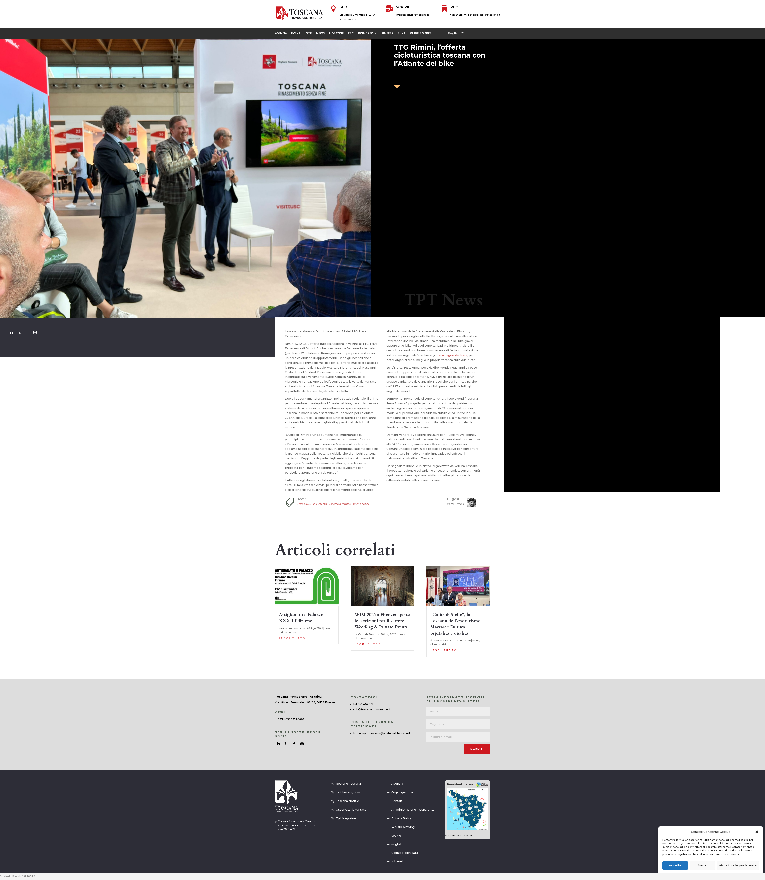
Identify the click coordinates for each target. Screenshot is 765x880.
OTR (309, 33)
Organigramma (402, 792)
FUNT (402, 33)
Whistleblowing (403, 827)
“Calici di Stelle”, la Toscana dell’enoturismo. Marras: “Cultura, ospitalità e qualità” (455, 624)
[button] (757, 832)
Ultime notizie (361, 503)
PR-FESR (387, 33)
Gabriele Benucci (368, 634)
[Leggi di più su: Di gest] (470, 502)
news (328, 628)
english (396, 844)
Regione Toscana (348, 783)
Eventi (296, 33)
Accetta (675, 865)
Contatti (397, 801)
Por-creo (365, 33)
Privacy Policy (401, 818)
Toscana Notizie (443, 640)
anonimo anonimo (293, 628)
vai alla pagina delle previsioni (459, 835)
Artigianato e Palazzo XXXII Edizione (301, 618)
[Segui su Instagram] (35, 332)
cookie (396, 835)
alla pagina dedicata (453, 355)
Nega (702, 865)
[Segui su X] (19, 332)
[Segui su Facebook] (27, 332)
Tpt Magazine (346, 818)
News (320, 33)
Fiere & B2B (304, 503)
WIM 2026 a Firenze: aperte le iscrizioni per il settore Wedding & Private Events (382, 621)
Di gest (453, 499)
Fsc (351, 33)
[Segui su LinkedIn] (11, 332)
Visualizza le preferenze (738, 865)
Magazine (336, 33)
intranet (397, 861)
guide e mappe (420, 33)
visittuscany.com (348, 792)
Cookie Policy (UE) (404, 853)
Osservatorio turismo (351, 809)
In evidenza (320, 503)
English (454, 33)
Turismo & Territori (340, 503)
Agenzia (281, 33)
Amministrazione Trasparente (412, 809)
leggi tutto (292, 638)
